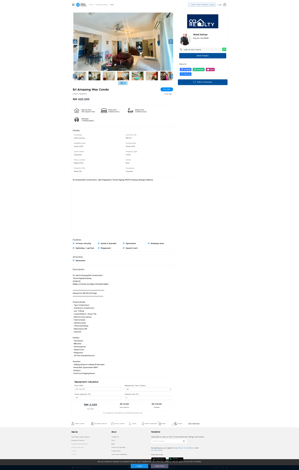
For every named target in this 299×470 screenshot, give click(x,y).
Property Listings (102, 4)
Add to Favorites (204, 82)
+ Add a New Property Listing (202, 5)
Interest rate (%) (131, 394)
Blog (112, 444)
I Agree (139, 466)
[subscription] (184, 441)
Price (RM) (79, 385)
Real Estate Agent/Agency (80, 437)
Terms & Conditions (186, 448)
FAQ (113, 440)
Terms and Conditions (119, 454)
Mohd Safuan (200, 35)
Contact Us (115, 437)
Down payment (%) (83, 394)
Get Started (193, 424)
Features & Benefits (118, 447)
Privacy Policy (116, 451)
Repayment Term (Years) (135, 385)
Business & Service (77, 440)
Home (91, 4)
